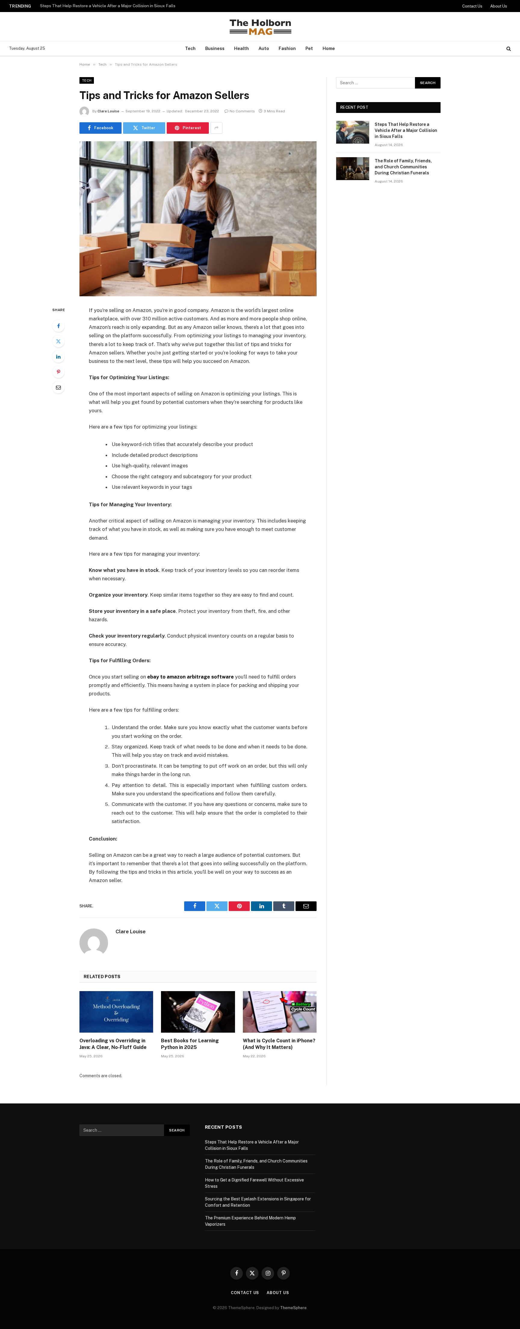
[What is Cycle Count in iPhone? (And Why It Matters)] (280, 1012)
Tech (190, 48)
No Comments (242, 111)
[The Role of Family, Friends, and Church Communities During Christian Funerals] (352, 168)
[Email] (58, 387)
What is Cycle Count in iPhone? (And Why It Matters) (279, 1044)
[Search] (508, 48)
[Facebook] (58, 326)
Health (241, 48)
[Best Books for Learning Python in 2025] (198, 1012)
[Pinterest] (58, 372)
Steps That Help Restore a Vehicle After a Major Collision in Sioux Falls (406, 130)
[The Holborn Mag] (260, 26)
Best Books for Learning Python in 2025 (190, 1044)
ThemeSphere (293, 1308)
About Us (498, 6)
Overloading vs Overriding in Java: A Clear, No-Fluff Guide (113, 1044)
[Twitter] (58, 341)
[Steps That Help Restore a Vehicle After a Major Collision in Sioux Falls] (352, 132)
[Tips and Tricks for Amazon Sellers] (198, 218)
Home (329, 48)
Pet (309, 48)
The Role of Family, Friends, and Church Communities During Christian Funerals (115, 5)
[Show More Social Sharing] (216, 128)
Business (214, 48)
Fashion (287, 48)
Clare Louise (108, 111)
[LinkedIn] (58, 357)
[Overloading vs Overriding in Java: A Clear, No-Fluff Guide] (116, 1012)
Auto (263, 48)
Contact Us (472, 6)
